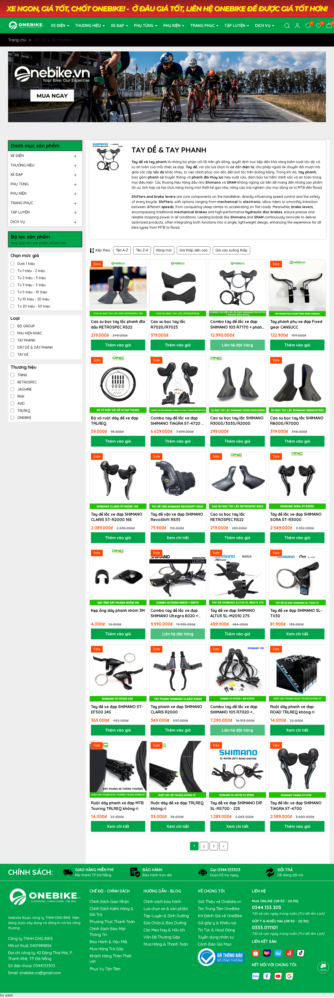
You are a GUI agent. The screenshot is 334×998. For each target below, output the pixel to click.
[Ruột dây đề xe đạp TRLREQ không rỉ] (177, 769)
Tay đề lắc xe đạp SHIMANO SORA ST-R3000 (296, 517)
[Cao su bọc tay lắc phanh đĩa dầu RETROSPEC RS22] (118, 288)
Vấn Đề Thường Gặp (162, 937)
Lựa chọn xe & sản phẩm (166, 908)
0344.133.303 (266, 907)
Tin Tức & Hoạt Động (216, 929)
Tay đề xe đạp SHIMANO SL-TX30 (296, 613)
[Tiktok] (301, 952)
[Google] (289, 976)
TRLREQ (23, 410)
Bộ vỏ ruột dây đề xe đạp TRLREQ (114, 421)
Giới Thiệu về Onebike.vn (219, 901)
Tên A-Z (122, 250)
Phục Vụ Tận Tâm (104, 968)
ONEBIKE (24, 418)
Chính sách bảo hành (162, 901)
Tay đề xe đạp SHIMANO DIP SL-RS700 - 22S (236, 805)
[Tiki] (278, 952)
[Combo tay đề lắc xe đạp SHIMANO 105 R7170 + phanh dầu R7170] (237, 288)
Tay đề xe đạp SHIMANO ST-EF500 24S (117, 709)
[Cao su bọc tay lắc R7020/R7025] (177, 288)
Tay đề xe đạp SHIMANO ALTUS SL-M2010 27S (232, 613)
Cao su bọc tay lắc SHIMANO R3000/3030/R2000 (237, 421)
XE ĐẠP (118, 25)
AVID (20, 403)
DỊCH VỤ (263, 25)
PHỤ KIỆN (172, 25)
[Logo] (26, 25)
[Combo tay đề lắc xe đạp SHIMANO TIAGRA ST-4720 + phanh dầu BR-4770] (177, 384)
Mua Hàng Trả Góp (106, 948)
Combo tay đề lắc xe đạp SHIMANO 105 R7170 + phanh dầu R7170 (237, 324)
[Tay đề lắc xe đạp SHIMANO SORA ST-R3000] (297, 480)
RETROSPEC (26, 382)
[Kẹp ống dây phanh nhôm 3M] (118, 576)
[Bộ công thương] (221, 957)
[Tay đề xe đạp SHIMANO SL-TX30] (297, 576)
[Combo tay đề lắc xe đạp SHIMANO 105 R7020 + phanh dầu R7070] (237, 673)
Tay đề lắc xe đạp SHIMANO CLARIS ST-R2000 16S (116, 517)
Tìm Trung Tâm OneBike (219, 908)
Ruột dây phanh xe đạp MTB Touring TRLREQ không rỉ (117, 805)
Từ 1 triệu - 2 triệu (30, 271)
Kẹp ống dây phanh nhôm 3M (118, 610)
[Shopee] (256, 952)
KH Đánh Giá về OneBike (220, 915)
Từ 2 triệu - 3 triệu (31, 278)
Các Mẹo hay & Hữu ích (164, 929)
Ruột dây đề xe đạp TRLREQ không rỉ (177, 805)
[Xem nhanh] (141, 282)
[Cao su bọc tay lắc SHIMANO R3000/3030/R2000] (237, 384)
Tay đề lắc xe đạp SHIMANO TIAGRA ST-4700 (296, 805)
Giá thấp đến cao (193, 250)
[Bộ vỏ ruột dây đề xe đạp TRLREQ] (118, 384)
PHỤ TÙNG (144, 25)
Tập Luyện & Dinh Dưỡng (166, 915)
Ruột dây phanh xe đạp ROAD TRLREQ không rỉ (292, 709)
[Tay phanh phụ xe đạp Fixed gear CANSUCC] (297, 288)
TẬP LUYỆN (235, 25)
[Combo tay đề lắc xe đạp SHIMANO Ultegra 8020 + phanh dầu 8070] (177, 576)
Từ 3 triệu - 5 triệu (31, 285)
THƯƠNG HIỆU (88, 25)
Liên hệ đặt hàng (237, 345)
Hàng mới (164, 250)
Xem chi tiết (178, 537)
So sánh (6, 995)
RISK (20, 396)
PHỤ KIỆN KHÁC (29, 333)
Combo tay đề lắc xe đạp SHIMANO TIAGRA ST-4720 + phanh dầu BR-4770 (177, 421)
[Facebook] (267, 976)
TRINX (21, 375)
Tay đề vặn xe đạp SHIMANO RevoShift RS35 (177, 517)
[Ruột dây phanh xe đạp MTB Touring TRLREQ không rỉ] (118, 769)
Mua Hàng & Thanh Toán (166, 944)
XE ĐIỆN (58, 25)
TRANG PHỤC (203, 25)
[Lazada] (267, 952)
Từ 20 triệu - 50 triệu (33, 306)
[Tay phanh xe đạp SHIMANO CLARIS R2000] (177, 673)
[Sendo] (289, 952)
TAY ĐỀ (22, 354)
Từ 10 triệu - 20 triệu (32, 299)
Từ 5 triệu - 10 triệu (31, 292)
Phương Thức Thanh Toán (112, 921)
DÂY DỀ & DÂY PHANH (34, 347)
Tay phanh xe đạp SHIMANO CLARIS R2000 (176, 709)
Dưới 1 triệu (25, 263)
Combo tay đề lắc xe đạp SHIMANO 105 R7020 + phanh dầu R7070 (233, 709)
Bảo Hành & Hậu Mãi (108, 941)
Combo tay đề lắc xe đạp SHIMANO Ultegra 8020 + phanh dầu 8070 (174, 613)
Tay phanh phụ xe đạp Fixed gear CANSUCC (296, 324)
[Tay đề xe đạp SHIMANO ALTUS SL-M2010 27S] (237, 576)
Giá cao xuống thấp (231, 250)
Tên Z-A (142, 250)
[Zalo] (256, 976)
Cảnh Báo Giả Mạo (215, 944)
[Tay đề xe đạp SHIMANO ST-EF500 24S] (118, 673)
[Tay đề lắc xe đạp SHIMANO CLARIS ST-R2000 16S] (118, 480)
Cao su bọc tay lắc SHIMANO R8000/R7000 (296, 421)
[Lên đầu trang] (323, 954)
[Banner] (167, 86)
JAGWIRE (24, 389)
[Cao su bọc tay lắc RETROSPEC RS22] (237, 480)
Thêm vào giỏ (118, 345)
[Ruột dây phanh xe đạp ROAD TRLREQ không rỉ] (297, 673)
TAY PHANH (25, 340)
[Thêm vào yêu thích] (141, 265)
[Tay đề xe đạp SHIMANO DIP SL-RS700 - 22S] (237, 769)
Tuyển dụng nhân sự (216, 937)
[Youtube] (278, 976)
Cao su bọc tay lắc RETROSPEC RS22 (227, 517)
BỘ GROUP (25, 326)
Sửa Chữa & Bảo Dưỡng (165, 922)
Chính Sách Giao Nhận (109, 901)
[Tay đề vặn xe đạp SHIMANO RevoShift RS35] (177, 480)
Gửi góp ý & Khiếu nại (217, 922)
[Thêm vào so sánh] (141, 273)
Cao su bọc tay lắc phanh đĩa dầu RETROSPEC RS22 (118, 324)
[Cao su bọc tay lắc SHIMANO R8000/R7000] (297, 384)
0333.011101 (265, 927)
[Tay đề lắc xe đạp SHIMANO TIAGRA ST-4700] (297, 769)
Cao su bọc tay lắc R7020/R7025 (168, 324)
